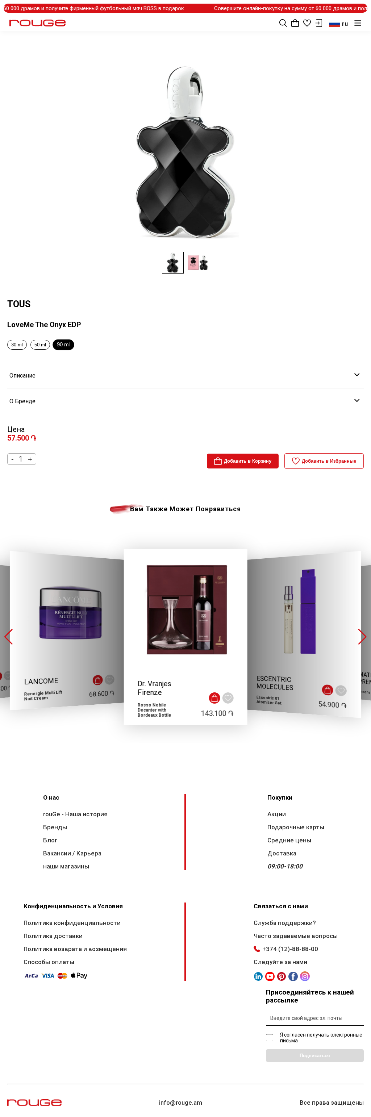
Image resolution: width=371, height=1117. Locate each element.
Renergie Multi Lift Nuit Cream (43, 695)
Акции (276, 814)
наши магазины (66, 866)
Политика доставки (53, 935)
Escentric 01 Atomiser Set (269, 700)
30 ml (17, 344)
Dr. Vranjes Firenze (154, 688)
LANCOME (41, 681)
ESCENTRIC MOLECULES (275, 683)
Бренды (55, 827)
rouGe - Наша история (75, 814)
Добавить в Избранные (329, 461)
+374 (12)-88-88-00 (290, 949)
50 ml (40, 344)
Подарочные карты (295, 827)
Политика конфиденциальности (72, 922)
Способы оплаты (49, 962)
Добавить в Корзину (247, 461)
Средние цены (289, 840)
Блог (50, 840)
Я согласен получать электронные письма (321, 1037)
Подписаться (315, 1055)
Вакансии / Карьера (72, 853)
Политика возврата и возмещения (75, 949)
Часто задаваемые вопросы (296, 935)
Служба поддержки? (285, 922)
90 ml (63, 345)
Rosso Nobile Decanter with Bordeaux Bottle (154, 710)
